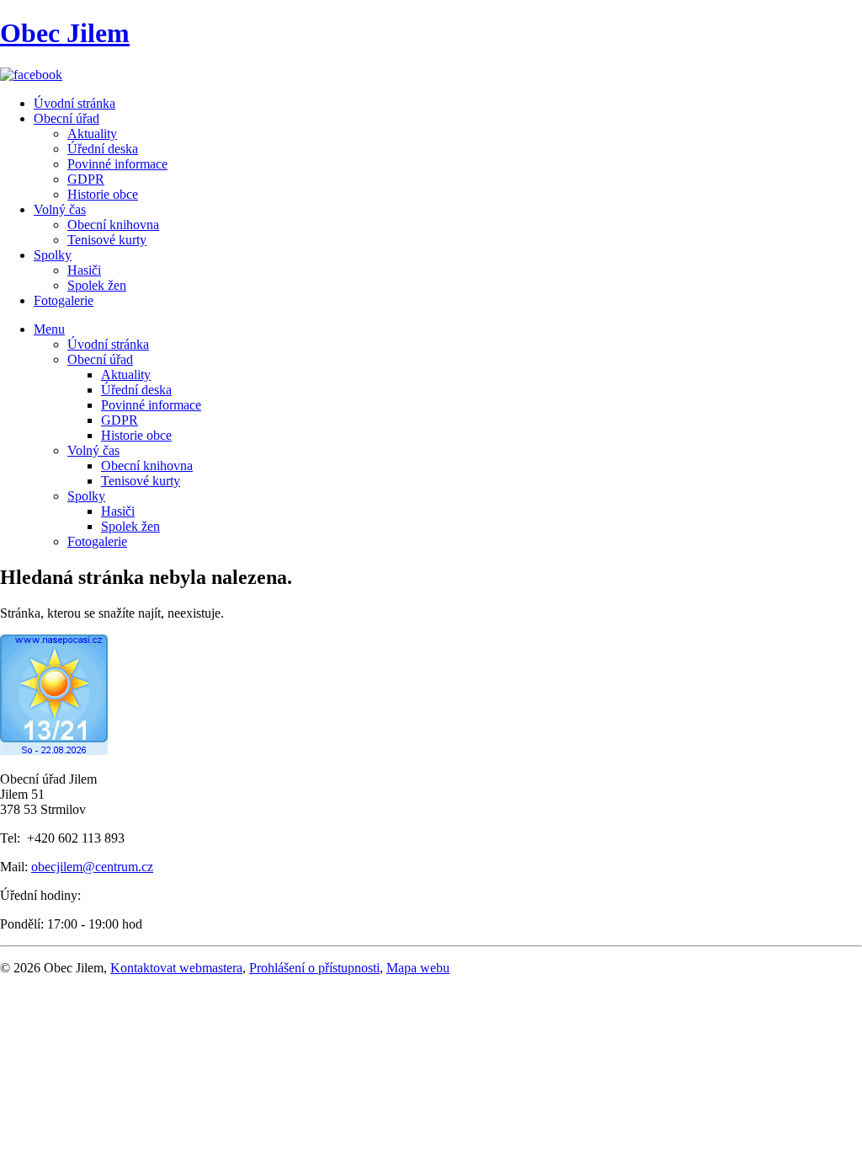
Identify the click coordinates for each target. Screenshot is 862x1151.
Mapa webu (418, 968)
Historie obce (102, 194)
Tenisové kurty (106, 240)
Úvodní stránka (74, 103)
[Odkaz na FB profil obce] (31, 74)
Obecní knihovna (113, 224)
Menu (49, 329)
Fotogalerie (63, 300)
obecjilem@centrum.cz (92, 866)
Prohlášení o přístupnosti (314, 968)
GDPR (85, 179)
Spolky (53, 255)
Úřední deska (102, 149)
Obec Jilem (65, 33)
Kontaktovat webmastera (176, 968)
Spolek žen (96, 285)
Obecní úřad (66, 118)
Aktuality (92, 133)
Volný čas (60, 209)
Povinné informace (117, 164)
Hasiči (84, 270)
